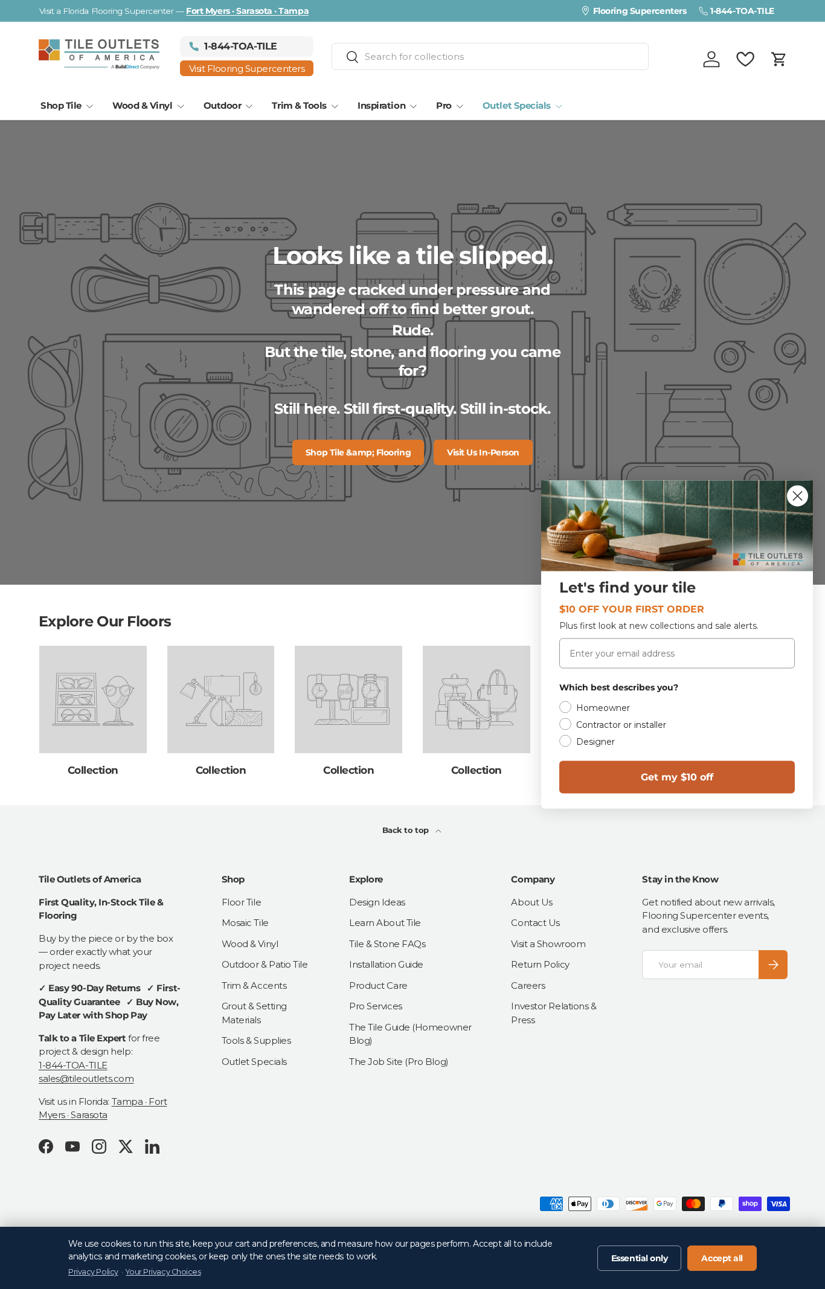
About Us (531, 902)
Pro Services (375, 1006)
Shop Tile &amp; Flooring (358, 452)
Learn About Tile (385, 922)
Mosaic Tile (245, 922)
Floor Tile (242, 902)
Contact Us (535, 922)
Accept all (722, 1258)
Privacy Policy (93, 1271)
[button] (779, 59)
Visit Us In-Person (483, 452)
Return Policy (540, 964)
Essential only (639, 1258)
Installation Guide (386, 964)
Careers (528, 985)
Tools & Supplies (256, 1040)
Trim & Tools (299, 105)
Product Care (378, 985)
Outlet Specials (517, 105)
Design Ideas (377, 902)
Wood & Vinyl (142, 105)
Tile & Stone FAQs (387, 944)
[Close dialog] (797, 496)
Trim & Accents (254, 985)
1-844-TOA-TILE (73, 1065)
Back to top (406, 830)
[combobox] (490, 56)
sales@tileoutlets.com (86, 1078)
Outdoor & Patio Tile (265, 964)
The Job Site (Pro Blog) (399, 1061)
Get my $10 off (677, 777)
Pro (444, 105)
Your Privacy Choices (163, 1271)
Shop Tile (61, 105)
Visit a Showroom (548, 944)
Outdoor (223, 105)
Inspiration (381, 105)
